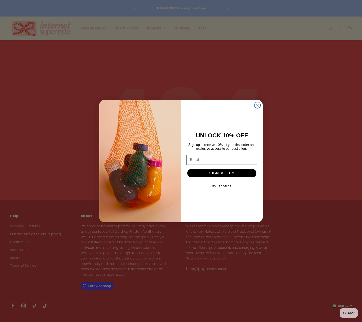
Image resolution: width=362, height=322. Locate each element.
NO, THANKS (222, 185)
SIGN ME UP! (222, 173)
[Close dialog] (257, 105)
